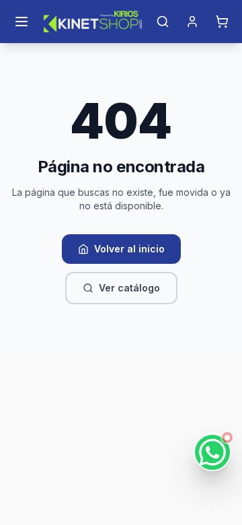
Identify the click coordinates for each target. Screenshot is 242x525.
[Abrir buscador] (163, 21)
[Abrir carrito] (222, 21)
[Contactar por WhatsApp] (212, 452)
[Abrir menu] (21, 21)
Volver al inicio (129, 248)
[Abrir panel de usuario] (192, 21)
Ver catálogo (129, 287)
